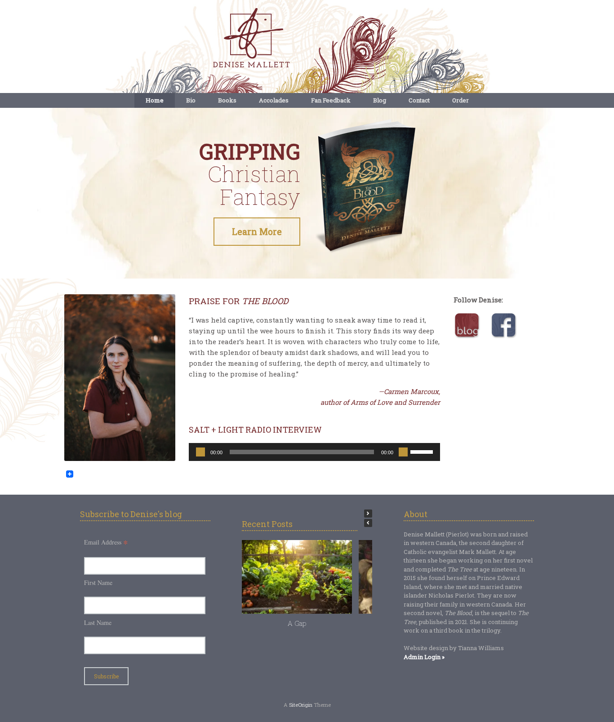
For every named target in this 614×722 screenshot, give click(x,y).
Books (227, 100)
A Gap (297, 623)
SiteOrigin (300, 704)
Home (155, 100)
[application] (314, 452)
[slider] (423, 451)
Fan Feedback (331, 100)
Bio (191, 100)
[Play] (200, 451)
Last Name (97, 622)
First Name (98, 582)
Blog (379, 100)
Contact (419, 100)
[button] (368, 513)
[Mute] (403, 451)
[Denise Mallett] (307, 39)
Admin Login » (424, 657)
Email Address (106, 542)
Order (460, 100)
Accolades (274, 100)
